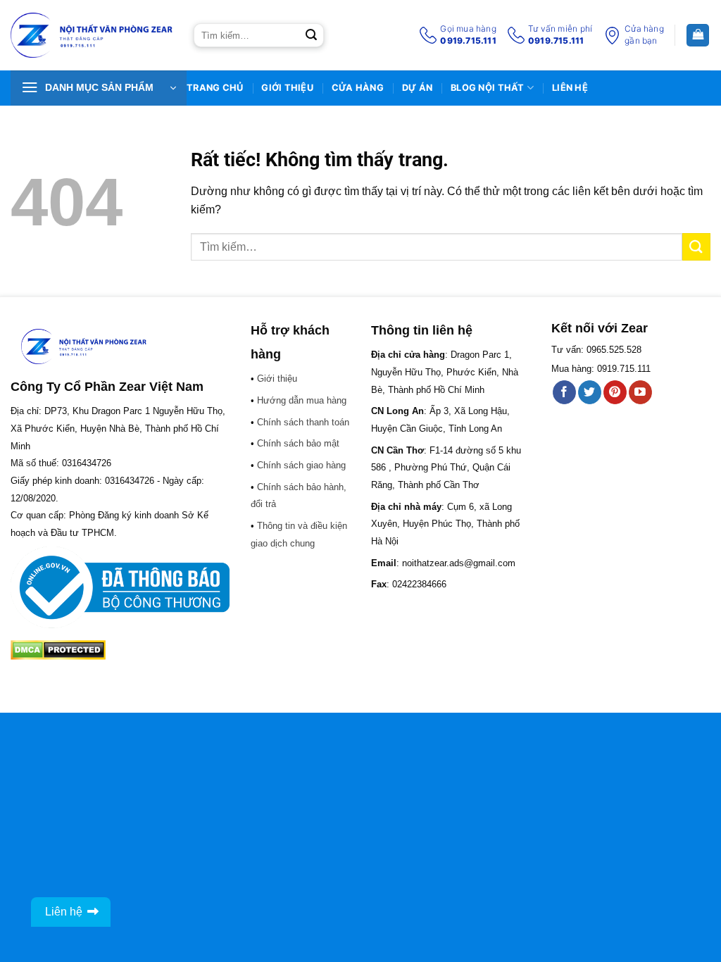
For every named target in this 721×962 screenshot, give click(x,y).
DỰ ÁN (417, 87)
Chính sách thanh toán (303, 422)
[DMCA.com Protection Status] (58, 649)
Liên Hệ (570, 87)
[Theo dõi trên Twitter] (589, 392)
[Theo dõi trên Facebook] (564, 392)
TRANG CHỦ (215, 87)
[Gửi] (311, 35)
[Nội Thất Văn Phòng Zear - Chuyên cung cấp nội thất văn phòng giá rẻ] (92, 35)
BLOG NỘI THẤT (487, 87)
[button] (99, 88)
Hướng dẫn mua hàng (301, 400)
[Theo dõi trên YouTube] (640, 392)
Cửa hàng (358, 87)
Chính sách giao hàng (301, 465)
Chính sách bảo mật (298, 443)
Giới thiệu (287, 87)
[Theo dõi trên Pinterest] (615, 392)
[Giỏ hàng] (697, 35)
